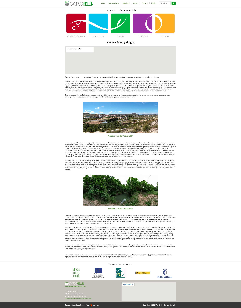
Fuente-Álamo (114, 3)
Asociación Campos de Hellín (75, 286)
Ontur (135, 3)
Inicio (103, 3)
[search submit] (174, 3)
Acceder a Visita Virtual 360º (120, 136)
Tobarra (145, 3)
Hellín (153, 3)
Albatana (126, 3)
